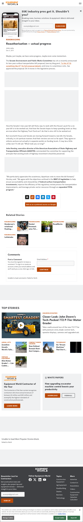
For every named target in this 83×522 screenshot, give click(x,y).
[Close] (80, 510)
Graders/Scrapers (50, 313)
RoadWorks (58, 224)
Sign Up (7, 501)
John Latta (10, 48)
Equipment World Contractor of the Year (20, 385)
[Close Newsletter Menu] (80, 11)
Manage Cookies (8, 518)
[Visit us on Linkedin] (39, 479)
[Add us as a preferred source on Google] (32, 197)
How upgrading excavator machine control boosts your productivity (59, 386)
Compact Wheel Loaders (35, 343)
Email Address (42, 259)
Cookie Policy (62, 514)
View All (68, 395)
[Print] (27, 197)
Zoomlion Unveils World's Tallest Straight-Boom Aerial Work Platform (8, 347)
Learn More (12, 406)
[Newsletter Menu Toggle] (80, 3)
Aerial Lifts (6, 342)
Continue (44, 270)
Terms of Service (51, 32)
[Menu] (3, 3)
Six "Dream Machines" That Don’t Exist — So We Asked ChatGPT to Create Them (62, 347)
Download (52, 395)
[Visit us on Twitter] (35, 479)
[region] (41, 514)
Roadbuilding (13, 39)
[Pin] (53, 197)
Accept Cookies (59, 518)
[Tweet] (48, 197)
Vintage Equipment (6, 357)
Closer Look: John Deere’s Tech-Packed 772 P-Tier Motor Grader (62, 320)
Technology (61, 342)
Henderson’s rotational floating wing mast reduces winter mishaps (9, 226)
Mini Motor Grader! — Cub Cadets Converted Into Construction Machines (8, 363)
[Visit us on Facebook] (30, 479)
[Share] (38, 197)
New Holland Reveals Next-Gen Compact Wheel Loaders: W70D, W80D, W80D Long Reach (35, 348)
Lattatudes (8, 237)
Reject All (74, 518)
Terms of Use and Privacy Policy (52, 30)
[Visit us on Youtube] (44, 479)
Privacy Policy (41, 32)
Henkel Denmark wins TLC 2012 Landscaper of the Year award (33, 226)
